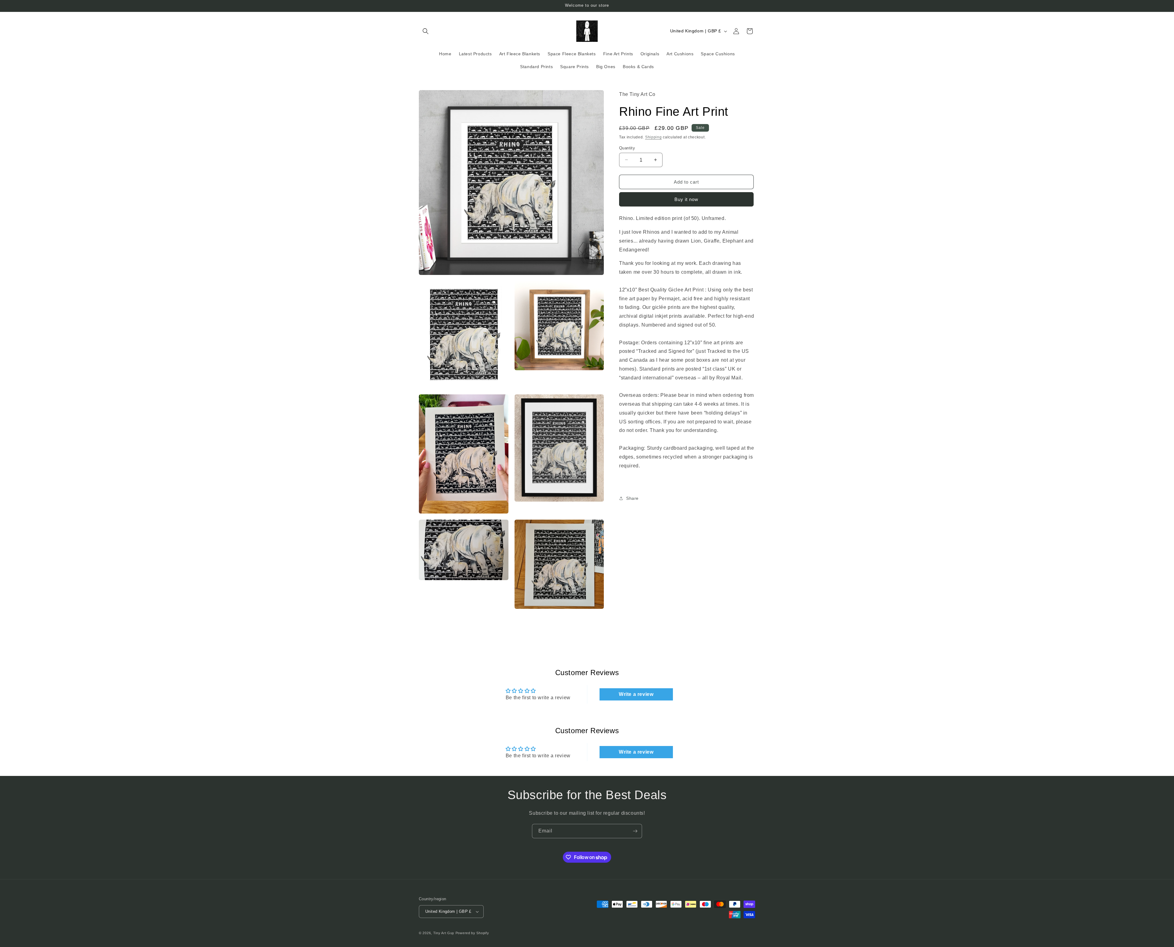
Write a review (636, 694)
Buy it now (686, 199)
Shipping (653, 137)
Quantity (627, 147)
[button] (425, 31)
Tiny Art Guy (443, 933)
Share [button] (632, 497)
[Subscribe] (635, 831)
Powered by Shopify (472, 933)
